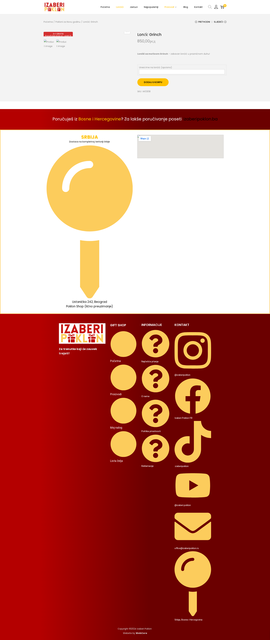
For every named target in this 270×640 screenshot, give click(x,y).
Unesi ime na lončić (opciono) (155, 67)
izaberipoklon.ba (200, 119)
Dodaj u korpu (153, 82)
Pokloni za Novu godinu (67, 21)
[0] (222, 7)
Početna (48, 21)
